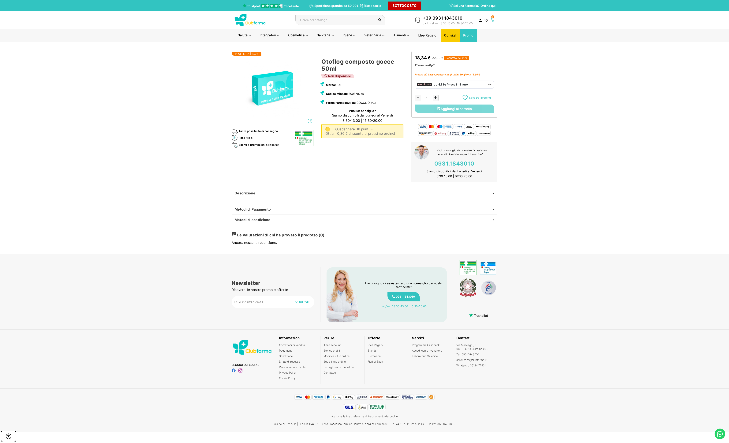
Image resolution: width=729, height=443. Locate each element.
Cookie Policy (287, 378)
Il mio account (332, 345)
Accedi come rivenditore (427, 350)
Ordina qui (487, 6)
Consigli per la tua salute (338, 367)
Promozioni (374, 356)
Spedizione (286, 356)
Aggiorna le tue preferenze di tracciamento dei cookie (364, 416)
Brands (372, 350)
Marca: (331, 85)
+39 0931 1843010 (442, 18)
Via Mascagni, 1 (472, 346)
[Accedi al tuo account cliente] (480, 20)
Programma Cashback (425, 345)
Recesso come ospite (292, 367)
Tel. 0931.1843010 (467, 354)
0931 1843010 (405, 296)
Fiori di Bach (375, 361)
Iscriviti (304, 302)
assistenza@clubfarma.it (471, 359)
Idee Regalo (375, 345)
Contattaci (329, 372)
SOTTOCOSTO (404, 6)
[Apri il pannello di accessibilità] (8, 436)
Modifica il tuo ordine (336, 356)
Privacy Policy (288, 372)
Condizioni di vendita (292, 345)
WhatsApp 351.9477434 (471, 365)
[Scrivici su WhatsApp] (720, 434)
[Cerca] (380, 20)
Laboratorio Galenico (425, 356)
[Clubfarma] (250, 20)
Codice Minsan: (337, 94)
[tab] (364, 193)
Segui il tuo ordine (334, 361)
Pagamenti (285, 350)
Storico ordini (331, 350)
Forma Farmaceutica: (341, 103)
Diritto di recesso (289, 361)
